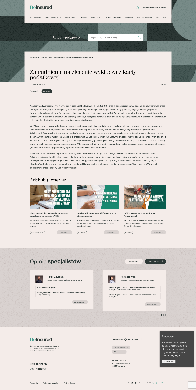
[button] (139, 37)
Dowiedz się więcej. (171, 355)
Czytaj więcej (63, 232)
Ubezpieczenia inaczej (37, 232)
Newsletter (129, 17)
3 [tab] (165, 315)
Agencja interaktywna (159, 383)
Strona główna (35, 17)
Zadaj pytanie (133, 261)
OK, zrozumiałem (168, 361)
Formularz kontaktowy (120, 347)
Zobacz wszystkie (154, 261)
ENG (164, 17)
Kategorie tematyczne (53, 17)
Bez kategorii (47, 57)
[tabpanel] (61, 289)
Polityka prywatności (50, 383)
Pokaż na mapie (118, 352)
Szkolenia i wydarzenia (112, 17)
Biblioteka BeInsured (144, 17)
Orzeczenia (83, 17)
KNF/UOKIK (95, 17)
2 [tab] (163, 315)
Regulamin (34, 383)
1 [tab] (161, 315)
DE (157, 17)
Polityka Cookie (69, 383)
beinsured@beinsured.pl (127, 339)
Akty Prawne (70, 17)
